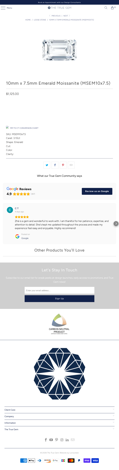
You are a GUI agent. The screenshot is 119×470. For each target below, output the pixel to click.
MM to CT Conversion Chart (24, 128)
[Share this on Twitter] (47, 165)
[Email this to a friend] (71, 165)
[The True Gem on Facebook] (46, 440)
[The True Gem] (59, 8)
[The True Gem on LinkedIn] (67, 440)
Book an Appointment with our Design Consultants (59, 2)
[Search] (105, 8)
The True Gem (53, 453)
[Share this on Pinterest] (63, 165)
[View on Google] (10, 210)
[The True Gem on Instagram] (62, 440)
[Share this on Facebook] (55, 165)
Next (65, 16)
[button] (2, 223)
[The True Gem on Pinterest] (56, 440)
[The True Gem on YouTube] (51, 440)
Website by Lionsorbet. (69, 453)
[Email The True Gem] (73, 440)
